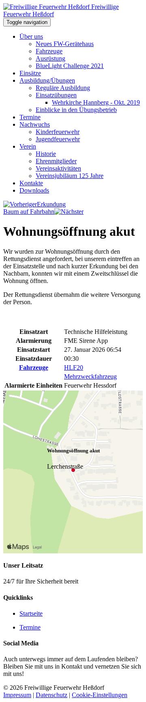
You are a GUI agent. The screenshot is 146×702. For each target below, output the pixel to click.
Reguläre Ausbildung (63, 87)
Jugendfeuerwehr (58, 139)
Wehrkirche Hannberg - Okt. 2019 (96, 102)
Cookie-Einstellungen (99, 694)
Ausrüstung (50, 58)
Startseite (31, 613)
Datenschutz (51, 694)
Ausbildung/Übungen (47, 80)
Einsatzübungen (56, 95)
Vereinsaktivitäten (58, 168)
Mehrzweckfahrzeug (90, 376)
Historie (46, 153)
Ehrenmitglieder (56, 161)
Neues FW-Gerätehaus (65, 43)
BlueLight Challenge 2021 (70, 65)
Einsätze (30, 73)
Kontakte (31, 183)
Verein (27, 146)
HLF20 (73, 367)
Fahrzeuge (49, 51)
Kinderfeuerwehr (57, 131)
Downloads (34, 190)
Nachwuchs (34, 124)
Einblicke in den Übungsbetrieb (76, 109)
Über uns (31, 36)
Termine (30, 117)
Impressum (17, 694)
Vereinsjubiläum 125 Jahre (69, 175)
